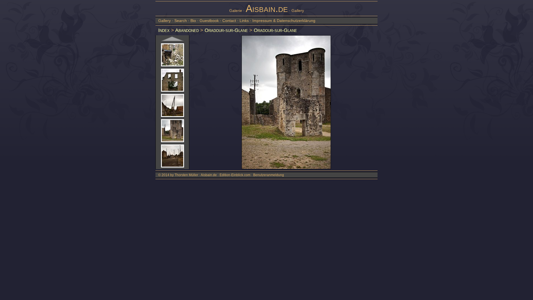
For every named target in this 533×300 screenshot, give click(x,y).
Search (180, 20)
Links (244, 20)
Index (164, 30)
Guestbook (209, 20)
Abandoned (187, 30)
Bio (193, 20)
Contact (229, 20)
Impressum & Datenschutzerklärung (283, 20)
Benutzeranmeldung (268, 175)
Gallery (164, 20)
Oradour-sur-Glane (226, 30)
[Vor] (172, 38)
